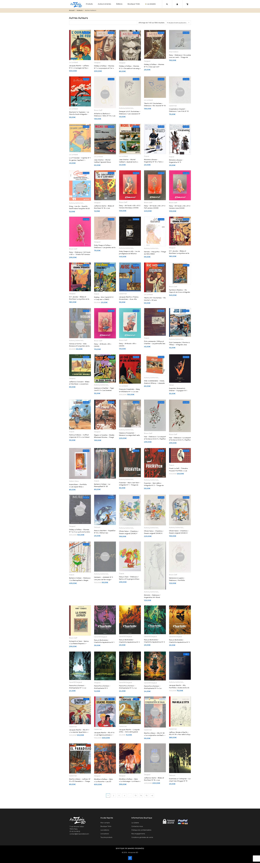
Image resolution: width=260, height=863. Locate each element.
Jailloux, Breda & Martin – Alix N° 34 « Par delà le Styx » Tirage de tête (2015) (180, 734)
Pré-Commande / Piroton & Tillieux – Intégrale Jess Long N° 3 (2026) (179, 344)
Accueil (71, 10)
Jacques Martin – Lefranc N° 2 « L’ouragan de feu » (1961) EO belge (79, 68)
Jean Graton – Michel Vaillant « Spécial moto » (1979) (128, 162)
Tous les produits (106, 837)
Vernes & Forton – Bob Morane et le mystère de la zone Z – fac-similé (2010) (79, 346)
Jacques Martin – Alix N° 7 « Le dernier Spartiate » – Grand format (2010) (79, 732)
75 (146, 796)
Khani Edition (173, 52)
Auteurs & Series (104, 4)
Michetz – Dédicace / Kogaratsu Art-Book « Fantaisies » (152, 597)
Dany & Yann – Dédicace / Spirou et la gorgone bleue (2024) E (129, 579)
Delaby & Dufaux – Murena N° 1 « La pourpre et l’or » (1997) (104, 68)
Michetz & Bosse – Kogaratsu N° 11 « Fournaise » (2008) (177, 162)
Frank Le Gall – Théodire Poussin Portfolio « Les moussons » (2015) (178, 470)
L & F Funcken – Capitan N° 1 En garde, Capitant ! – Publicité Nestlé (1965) (80, 160)
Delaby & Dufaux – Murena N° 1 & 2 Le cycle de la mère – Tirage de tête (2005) (79, 532)
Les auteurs (104, 834)
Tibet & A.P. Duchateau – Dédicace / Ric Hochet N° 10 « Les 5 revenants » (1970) (155, 105)
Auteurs (80, 10)
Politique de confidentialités (141, 830)
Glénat (171, 385)
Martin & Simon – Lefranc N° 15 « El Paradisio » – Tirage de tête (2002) (79, 781)
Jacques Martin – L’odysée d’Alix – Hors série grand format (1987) (129, 732)
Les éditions (104, 830)
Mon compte (105, 823)
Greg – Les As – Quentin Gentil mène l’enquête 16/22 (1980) (79, 208)
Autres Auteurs (130, 108)
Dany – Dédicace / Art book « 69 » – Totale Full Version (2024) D (79, 254)
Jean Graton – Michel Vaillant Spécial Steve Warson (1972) (102, 162)
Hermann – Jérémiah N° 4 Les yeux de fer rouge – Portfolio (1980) (103, 579)
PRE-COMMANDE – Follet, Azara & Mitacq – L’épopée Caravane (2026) (154, 383)
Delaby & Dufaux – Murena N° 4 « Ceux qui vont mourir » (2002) (154, 66)
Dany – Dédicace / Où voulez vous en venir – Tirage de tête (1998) (180, 57)
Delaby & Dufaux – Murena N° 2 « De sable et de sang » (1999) (130, 68)
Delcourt (97, 527)
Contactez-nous (137, 826)
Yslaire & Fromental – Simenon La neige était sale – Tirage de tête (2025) (129, 435)
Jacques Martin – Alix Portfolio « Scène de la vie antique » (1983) (179, 687)
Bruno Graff (98, 110)
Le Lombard (73, 62)
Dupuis (146, 156)
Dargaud (97, 62)
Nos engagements (138, 834)
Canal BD (97, 637)
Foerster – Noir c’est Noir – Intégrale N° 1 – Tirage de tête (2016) (129, 485)
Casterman (173, 106)
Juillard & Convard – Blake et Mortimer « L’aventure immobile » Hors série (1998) (79, 384)
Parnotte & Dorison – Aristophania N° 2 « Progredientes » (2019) (103, 688)
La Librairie (151, 4)
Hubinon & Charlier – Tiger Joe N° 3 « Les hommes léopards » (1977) (104, 390)
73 (135, 796)
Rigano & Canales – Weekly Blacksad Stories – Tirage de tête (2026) (104, 437)
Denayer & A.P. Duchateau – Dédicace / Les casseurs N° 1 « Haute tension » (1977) (129, 113)
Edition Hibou (74, 481)
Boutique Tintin (134, 4)
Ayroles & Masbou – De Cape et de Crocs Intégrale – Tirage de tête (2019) (179, 292)
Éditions (119, 4)
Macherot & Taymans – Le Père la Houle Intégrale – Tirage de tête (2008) (79, 114)
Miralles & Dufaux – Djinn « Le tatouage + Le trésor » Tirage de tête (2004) (129, 781)
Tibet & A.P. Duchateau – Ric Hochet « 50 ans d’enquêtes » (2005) (155, 300)
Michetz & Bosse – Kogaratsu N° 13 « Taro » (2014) (153, 162)
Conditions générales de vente (142, 837)
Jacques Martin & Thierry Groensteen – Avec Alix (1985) (128, 299)
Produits (89, 4)
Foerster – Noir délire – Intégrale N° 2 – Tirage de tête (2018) (154, 485)
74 (141, 796)
